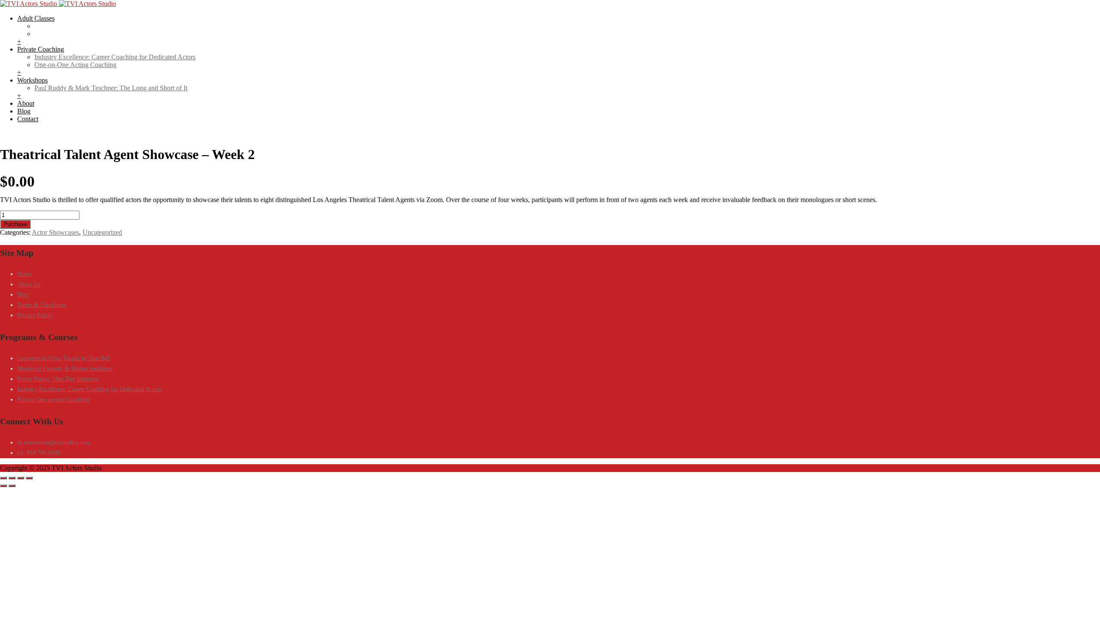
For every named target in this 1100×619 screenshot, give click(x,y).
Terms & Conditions (42, 305)
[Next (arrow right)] (12, 485)
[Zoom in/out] (3, 478)
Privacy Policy (35, 315)
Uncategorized (102, 232)
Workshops (32, 80)
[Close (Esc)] (29, 478)
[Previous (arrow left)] (3, 485)
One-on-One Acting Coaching (75, 64)
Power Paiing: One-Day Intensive (58, 379)
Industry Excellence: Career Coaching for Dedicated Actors (115, 57)
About (25, 103)
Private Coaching (40, 49)
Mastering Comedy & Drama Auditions (65, 368)
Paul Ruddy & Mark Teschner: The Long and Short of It (110, 88)
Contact (27, 119)
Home (24, 274)
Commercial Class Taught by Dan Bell (63, 358)
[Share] (20, 478)
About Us (28, 284)
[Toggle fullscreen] (12, 478)
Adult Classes (36, 18)
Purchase (15, 224)
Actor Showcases (55, 232)
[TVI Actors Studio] (58, 3)
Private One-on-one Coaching (53, 399)
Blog (24, 111)
